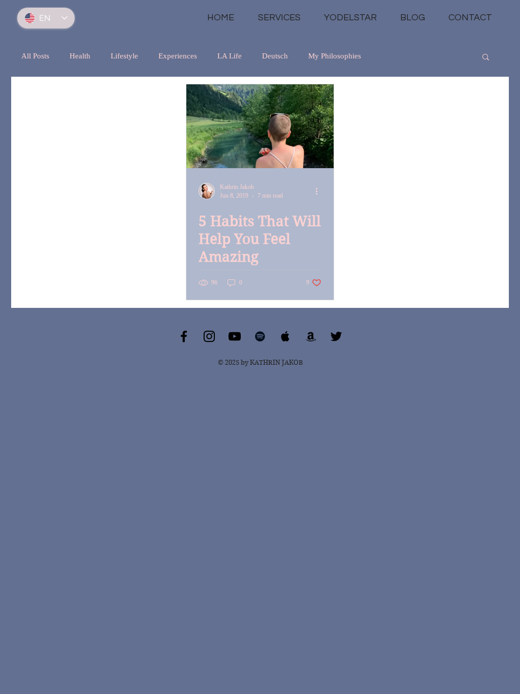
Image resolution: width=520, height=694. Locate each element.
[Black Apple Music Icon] (285, 336)
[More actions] (320, 191)
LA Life (229, 56)
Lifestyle (124, 56)
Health (80, 56)
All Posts (35, 56)
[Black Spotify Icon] (260, 336)
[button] (486, 57)
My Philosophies (334, 56)
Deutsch (275, 56)
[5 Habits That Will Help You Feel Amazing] (260, 126)
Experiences (177, 56)
